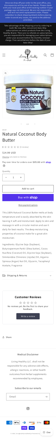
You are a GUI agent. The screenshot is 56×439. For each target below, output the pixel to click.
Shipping (5, 157)
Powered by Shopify (38, 433)
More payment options (28, 205)
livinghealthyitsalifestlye (24, 433)
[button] (3, 55)
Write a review (28, 316)
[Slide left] (21, 124)
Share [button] (9, 337)
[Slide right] (34, 124)
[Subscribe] (46, 396)
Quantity (6, 171)
